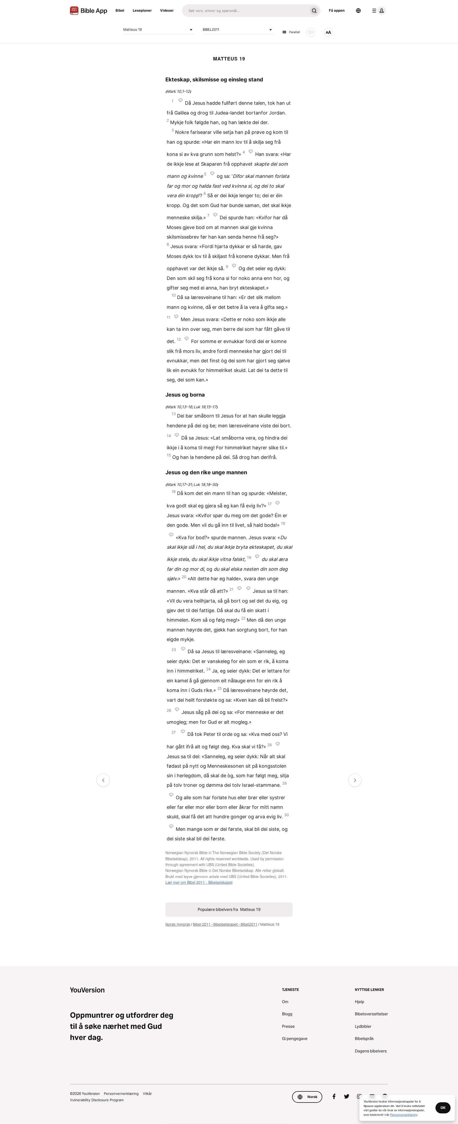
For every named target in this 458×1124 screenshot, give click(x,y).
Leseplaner (142, 10)
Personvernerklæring (121, 1093)
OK (443, 1107)
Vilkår (147, 1093)
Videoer (167, 10)
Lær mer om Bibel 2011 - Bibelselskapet (198, 882)
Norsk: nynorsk (177, 924)
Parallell (294, 32)
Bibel (120, 10)
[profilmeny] (378, 10)
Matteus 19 (132, 29)
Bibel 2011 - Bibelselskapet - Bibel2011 (225, 924)
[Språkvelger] (358, 10)
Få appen (337, 10)
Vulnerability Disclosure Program (97, 1100)
